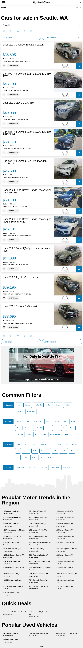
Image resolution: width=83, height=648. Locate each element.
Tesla (66, 434)
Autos (3, 7)
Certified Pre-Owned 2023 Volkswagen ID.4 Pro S (25, 162)
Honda (57, 421)
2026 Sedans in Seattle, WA (65, 562)
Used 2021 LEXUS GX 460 (18, 102)
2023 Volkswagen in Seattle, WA (40, 544)
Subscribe (79, 8)
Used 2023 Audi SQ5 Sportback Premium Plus (26, 249)
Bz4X (35, 451)
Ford (36, 434)
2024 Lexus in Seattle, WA (64, 525)
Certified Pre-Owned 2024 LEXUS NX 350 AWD (27, 75)
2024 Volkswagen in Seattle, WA (67, 550)
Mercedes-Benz (55, 434)
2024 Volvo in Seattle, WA (11, 562)
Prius (41, 457)
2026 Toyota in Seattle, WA (38, 525)
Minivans (68, 405)
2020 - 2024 (20, 467)
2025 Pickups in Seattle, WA (12, 575)
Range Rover (45, 451)
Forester (63, 451)
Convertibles (31, 411)
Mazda (72, 428)
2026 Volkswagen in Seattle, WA (14, 588)
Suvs (19, 405)
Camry (59, 444)
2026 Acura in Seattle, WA (64, 588)
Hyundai (39, 428)
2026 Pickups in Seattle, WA (12, 581)
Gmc (47, 428)
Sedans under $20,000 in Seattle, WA (40, 614)
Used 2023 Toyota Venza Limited (21, 277)
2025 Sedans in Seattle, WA (65, 537)
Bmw (29, 434)
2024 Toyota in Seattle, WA (12, 519)
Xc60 (49, 457)
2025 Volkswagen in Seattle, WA (14, 531)
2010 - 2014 (55, 467)
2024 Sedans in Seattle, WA (65, 519)
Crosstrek (43, 444)
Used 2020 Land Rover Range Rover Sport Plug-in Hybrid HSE (27, 220)
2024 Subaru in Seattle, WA (65, 544)
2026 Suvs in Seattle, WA (11, 525)
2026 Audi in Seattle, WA (11, 594)
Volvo (73, 421)
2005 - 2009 (66, 467)
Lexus (27, 421)
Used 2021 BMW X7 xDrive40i (20, 306)
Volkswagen (38, 421)
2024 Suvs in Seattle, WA (37, 512)
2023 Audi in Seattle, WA (11, 544)
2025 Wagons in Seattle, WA (38, 575)
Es (66, 444)
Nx (51, 444)
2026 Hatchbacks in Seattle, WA (66, 575)
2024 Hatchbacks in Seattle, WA (13, 569)
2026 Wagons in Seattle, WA (38, 588)
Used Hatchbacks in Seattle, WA (66, 635)
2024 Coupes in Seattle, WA (38, 581)
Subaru (48, 421)
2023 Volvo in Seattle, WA (37, 550)
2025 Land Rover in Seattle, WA (39, 562)
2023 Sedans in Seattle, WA (12, 550)
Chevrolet (20, 434)
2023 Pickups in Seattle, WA (65, 569)
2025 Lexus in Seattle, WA (64, 531)
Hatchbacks (38, 405)
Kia (64, 428)
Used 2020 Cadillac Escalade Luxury (23, 44)
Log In (72, 8)
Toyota (19, 421)
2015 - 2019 (43, 467)
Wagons (20, 411)
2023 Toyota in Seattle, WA (38, 537)
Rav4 (18, 444)
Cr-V (55, 451)
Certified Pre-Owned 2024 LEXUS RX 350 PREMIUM (27, 133)
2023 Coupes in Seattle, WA (65, 581)
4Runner (74, 444)
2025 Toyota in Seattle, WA (38, 519)
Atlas (33, 457)
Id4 (18, 451)
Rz (18, 457)
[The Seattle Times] (41, 2)
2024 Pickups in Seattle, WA (38, 556)
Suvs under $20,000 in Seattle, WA (14, 613)
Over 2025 (32, 467)
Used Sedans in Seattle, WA (38, 635)
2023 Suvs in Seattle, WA (64, 512)
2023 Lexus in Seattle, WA (38, 531)
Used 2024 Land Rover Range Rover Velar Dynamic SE (27, 191)
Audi (65, 421)
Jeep (44, 434)
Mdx (72, 451)
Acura (19, 428)
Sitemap (41, 646)
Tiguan (25, 457)
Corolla (33, 444)
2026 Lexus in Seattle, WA (64, 556)
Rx (25, 444)
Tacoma (26, 451)
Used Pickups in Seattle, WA (12, 641)
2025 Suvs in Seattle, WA (11, 512)
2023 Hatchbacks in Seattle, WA (13, 556)
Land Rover (28, 428)
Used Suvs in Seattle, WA (11, 635)
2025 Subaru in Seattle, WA (12, 537)
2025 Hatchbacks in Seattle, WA (40, 569)
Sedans (27, 405)
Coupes (58, 405)
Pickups (48, 405)
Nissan (56, 428)
